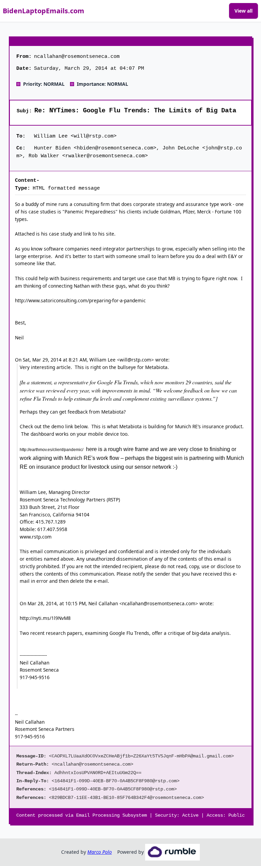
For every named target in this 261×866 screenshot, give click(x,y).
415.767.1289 (51, 521)
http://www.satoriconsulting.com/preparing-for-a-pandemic (80, 300)
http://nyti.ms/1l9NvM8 (45, 618)
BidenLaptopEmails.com (43, 10)
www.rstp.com (36, 536)
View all (243, 10)
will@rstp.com (135, 359)
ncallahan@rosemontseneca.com (158, 603)
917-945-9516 (35, 677)
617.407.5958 (52, 529)
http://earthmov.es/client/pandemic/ (51, 449)
